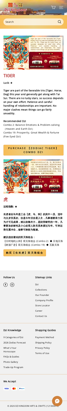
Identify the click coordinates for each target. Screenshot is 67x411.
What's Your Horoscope (9, 349)
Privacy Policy (42, 347)
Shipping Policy (43, 342)
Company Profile (44, 300)
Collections (41, 289)
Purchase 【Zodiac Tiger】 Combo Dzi (33, 149)
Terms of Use (42, 353)
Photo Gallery (10, 361)
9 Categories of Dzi (13, 337)
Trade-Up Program (13, 367)
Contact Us (41, 316)
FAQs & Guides (11, 356)
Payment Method (44, 337)
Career (38, 310)
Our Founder (42, 295)
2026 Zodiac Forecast (14, 342)
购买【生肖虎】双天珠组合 (24, 252)
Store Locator (42, 305)
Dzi (36, 284)
